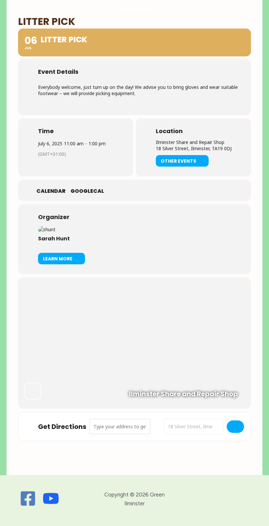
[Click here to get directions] (235, 426)
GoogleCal (87, 191)
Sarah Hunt (54, 238)
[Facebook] (28, 498)
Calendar (51, 191)
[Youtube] (51, 498)
